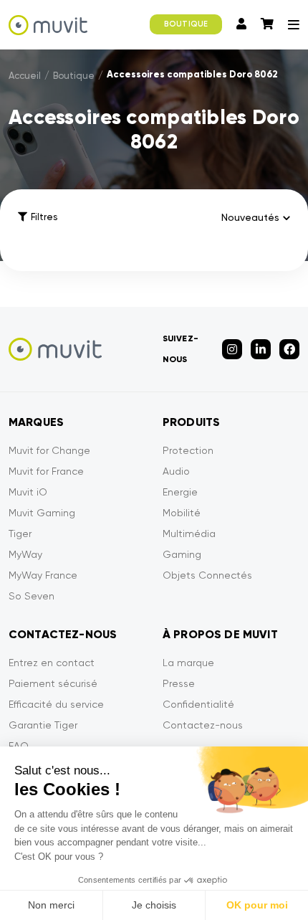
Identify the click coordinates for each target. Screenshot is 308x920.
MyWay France (43, 575)
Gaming (182, 554)
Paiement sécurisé (53, 683)
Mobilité (182, 512)
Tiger (20, 533)
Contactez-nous (203, 725)
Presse (179, 683)
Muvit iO (28, 492)
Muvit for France (46, 471)
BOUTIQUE (186, 24)
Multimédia (189, 533)
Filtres (44, 217)
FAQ (19, 745)
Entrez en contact (52, 662)
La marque (188, 662)
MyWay (25, 554)
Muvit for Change (49, 450)
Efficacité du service (56, 704)
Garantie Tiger (43, 725)
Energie (180, 492)
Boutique (74, 75)
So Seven (31, 596)
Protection (188, 450)
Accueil (25, 75)
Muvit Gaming (42, 512)
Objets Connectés (207, 575)
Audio (176, 471)
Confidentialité (198, 704)
